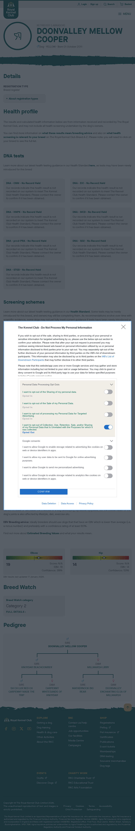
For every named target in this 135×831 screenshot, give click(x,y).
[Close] (124, 328)
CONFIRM (44, 491)
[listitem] (67, 384)
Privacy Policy (86, 503)
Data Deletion (49, 503)
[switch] (108, 392)
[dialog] (67, 415)
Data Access (67, 503)
